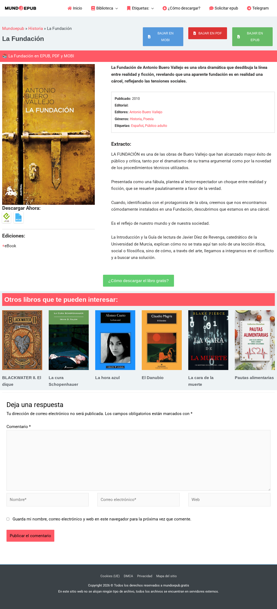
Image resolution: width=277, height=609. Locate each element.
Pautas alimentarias (254, 377)
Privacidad (144, 576)
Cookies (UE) (110, 576)
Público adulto (156, 126)
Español (137, 126)
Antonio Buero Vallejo (145, 112)
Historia (35, 28)
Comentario (18, 426)
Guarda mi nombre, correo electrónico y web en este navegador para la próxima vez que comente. (102, 519)
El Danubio (153, 377)
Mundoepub (13, 28)
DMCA (128, 576)
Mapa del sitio (166, 576)
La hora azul (107, 377)
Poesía (148, 119)
